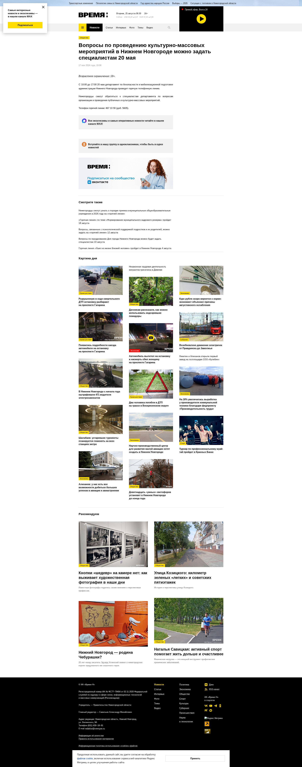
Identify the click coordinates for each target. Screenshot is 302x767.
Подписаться (25, 25)
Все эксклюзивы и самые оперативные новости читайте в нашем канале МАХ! (126, 122)
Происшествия (186, 713)
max (210, 710)
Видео (157, 708)
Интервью (159, 694)
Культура (183, 703)
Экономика (185, 689)
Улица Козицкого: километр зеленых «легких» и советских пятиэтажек (182, 574)
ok (220, 705)
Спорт (182, 698)
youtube (210, 705)
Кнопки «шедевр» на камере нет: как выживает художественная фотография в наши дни (113, 574)
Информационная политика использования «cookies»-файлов (108, 746)
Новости (159, 684)
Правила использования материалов (96, 739)
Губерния (184, 708)
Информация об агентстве (91, 735)
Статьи (157, 689)
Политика (184, 684)
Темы (157, 703)
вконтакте (206, 705)
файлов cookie (85, 758)
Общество (84, 38)
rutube (206, 710)
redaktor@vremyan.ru (95, 728)
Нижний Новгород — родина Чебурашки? (106, 651)
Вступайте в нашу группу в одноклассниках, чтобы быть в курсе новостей (125, 146)
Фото (156, 698)
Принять (195, 758)
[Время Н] (93, 15)
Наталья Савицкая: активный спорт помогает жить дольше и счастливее (188, 648)
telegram (215, 705)
